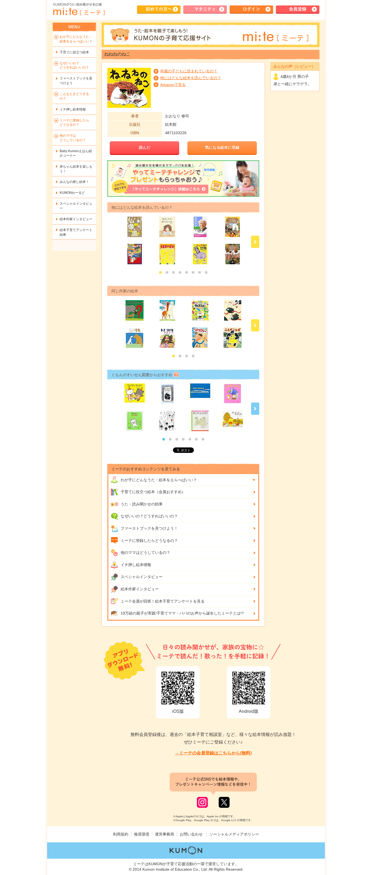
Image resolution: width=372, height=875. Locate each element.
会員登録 (297, 9)
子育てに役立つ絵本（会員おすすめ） (153, 492)
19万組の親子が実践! (182, 613)
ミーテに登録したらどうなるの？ (149, 540)
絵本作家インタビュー (140, 589)
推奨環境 (141, 834)
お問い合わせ (191, 834)
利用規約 (120, 834)
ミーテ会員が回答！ (163, 601)
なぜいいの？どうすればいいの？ (149, 516)
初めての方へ (159, 9)
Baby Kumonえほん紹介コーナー (76, 153)
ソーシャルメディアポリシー (234, 834)
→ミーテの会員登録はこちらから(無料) (213, 753)
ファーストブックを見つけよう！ (149, 528)
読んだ (144, 147)
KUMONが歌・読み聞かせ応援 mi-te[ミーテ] (79, 9)
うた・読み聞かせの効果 (142, 504)
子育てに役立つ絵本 (74, 52)
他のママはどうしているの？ (145, 552)
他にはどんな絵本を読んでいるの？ (190, 78)
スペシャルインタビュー (142, 577)
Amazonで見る (173, 84)
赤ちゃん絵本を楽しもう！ (76, 169)
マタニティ (205, 9)
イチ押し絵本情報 (136, 565)
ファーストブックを (76, 80)
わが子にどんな (159, 480)
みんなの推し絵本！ (74, 182)
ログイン (251, 9)
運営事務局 (164, 834)
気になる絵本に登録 (222, 147)
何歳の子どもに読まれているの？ (188, 71)
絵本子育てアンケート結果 (76, 232)
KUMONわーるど (72, 193)
